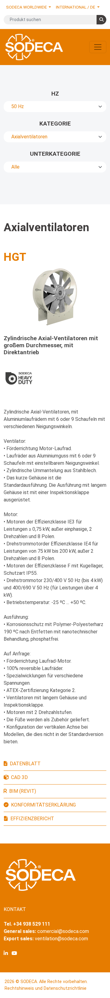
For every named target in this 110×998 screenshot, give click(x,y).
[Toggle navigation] (97, 47)
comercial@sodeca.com (63, 931)
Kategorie (55, 123)
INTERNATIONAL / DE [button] (76, 7)
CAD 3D (19, 777)
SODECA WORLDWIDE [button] (27, 7)
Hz (55, 93)
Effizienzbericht (32, 818)
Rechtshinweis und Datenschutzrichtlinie (45, 988)
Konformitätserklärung (43, 805)
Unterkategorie (55, 153)
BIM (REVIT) (22, 791)
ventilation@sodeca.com (61, 939)
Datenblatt (25, 764)
